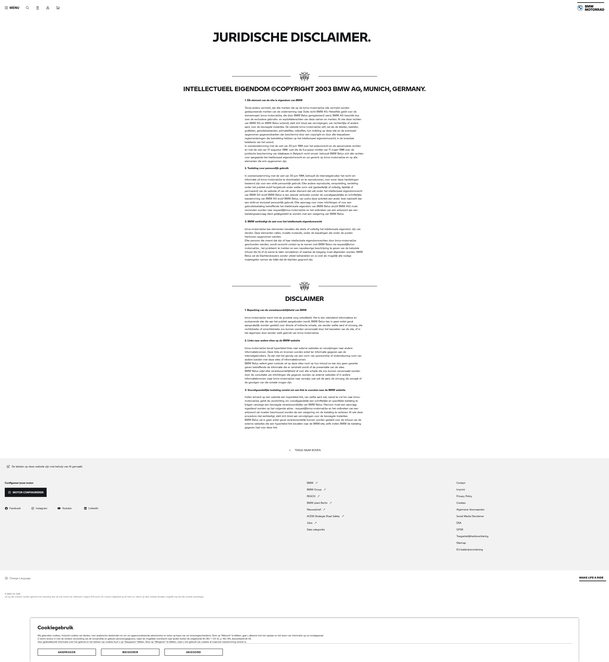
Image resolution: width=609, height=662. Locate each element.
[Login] (48, 6)
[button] (12, 8)
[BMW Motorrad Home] (590, 8)
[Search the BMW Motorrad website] (27, 6)
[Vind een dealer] (37, 6)
